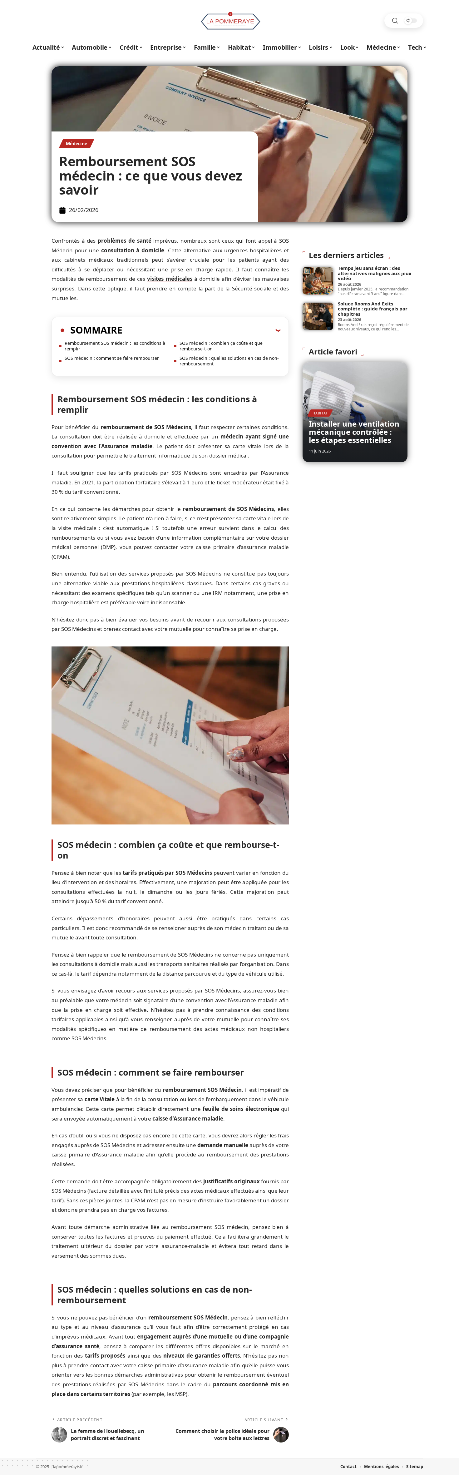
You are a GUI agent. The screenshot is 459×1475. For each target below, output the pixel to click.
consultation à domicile (133, 250)
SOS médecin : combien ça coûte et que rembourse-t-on (221, 346)
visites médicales (169, 278)
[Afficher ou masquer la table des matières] (201, 330)
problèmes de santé (124, 240)
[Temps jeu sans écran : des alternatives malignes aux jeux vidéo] (318, 281)
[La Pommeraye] (229, 20)
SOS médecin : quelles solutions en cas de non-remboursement (229, 361)
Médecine (76, 143)
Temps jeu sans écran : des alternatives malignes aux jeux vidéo (375, 273)
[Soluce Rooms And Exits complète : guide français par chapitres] (318, 316)
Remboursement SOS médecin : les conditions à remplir (115, 346)
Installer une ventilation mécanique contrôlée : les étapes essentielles (354, 431)
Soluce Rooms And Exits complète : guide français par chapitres (372, 308)
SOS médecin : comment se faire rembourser (112, 358)
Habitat (320, 413)
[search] (395, 21)
